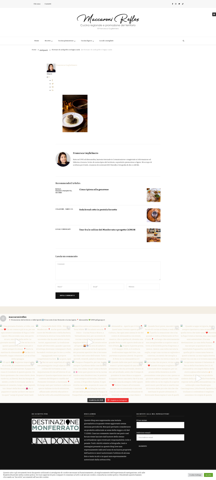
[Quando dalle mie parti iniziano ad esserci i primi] (126, 378)
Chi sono (37, 4)
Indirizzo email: (143, 433)
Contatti (48, 4)
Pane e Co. (69, 209)
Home (36, 41)
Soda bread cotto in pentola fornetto (98, 209)
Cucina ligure (86, 41)
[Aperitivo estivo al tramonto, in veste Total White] (90, 342)
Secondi (59, 192)
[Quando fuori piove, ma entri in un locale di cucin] (162, 342)
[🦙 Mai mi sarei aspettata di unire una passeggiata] (54, 378)
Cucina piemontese (66, 41)
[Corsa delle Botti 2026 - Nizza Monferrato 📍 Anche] (54, 342)
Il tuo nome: (141, 420)
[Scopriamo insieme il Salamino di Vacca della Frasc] (198, 378)
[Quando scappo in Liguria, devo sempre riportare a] (198, 342)
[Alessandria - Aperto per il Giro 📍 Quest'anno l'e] (126, 342)
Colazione (60, 209)
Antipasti (44, 50)
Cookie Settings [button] (195, 475)
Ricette (48, 41)
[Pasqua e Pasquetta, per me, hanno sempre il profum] (90, 378)
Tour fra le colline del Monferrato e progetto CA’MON (107, 229)
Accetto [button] (208, 475)
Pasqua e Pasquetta (64, 191)
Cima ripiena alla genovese (94, 189)
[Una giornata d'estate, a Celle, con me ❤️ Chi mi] (17, 342)
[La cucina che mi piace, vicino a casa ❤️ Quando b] (162, 378)
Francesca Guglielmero (66, 65)
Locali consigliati (106, 41)
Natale (58, 189)
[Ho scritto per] (56, 420)
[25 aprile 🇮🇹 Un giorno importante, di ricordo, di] (17, 378)
